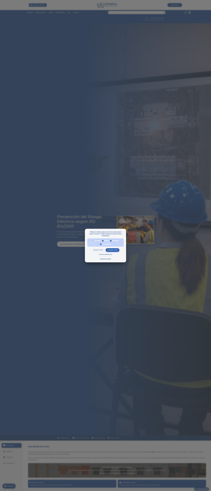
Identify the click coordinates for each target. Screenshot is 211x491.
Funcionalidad (106, 244)
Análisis (106, 241)
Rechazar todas (98, 250)
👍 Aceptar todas (112, 250)
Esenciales (97, 241)
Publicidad (115, 241)
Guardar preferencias (105, 254)
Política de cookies (105, 259)
